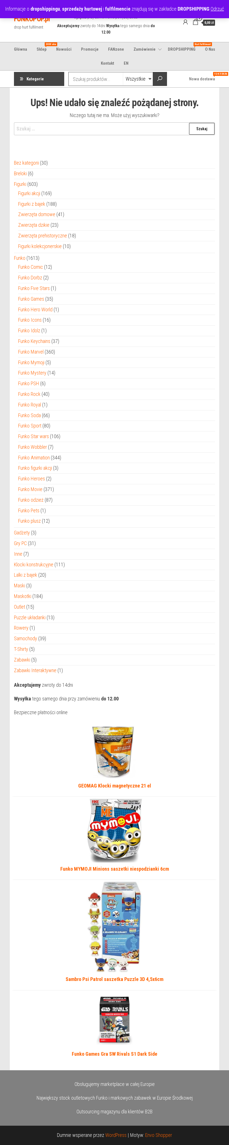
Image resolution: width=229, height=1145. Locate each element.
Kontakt (107, 63)
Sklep (44, 47)
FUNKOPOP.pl (32, 19)
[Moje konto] (185, 22)
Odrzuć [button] (217, 9)
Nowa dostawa (204, 77)
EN (126, 63)
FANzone (116, 49)
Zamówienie (144, 49)
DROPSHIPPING (184, 47)
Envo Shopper (158, 1135)
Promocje (90, 49)
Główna (20, 49)
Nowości (63, 49)
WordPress (116, 1135)
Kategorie (35, 78)
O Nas (210, 49)
